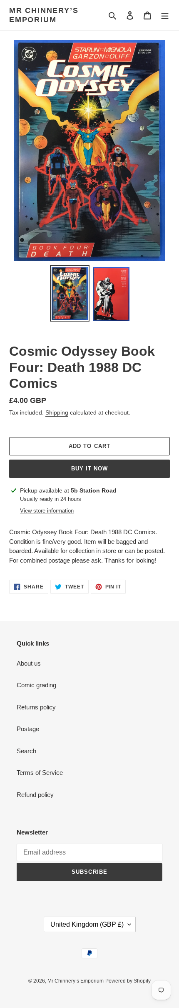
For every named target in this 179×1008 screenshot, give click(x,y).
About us (29, 663)
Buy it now (89, 468)
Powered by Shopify (128, 981)
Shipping (56, 412)
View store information (47, 511)
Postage (28, 728)
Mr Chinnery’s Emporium (43, 15)
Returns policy (36, 707)
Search (26, 750)
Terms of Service (40, 772)
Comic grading (36, 685)
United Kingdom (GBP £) (87, 924)
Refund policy (35, 794)
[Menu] (165, 15)
